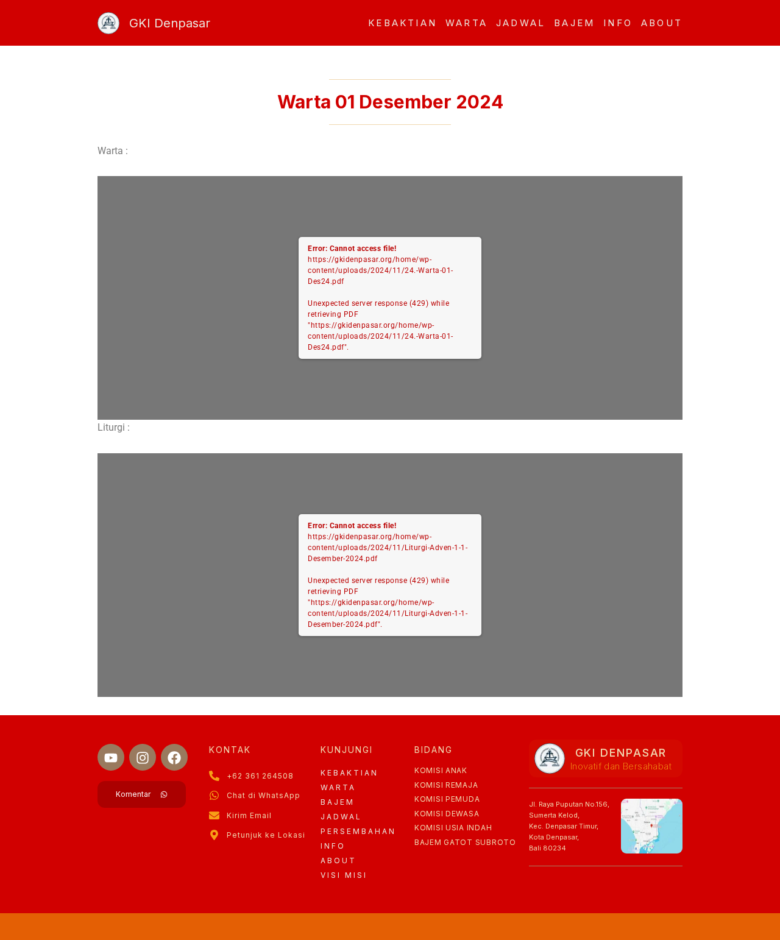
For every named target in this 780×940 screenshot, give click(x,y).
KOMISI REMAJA (446, 785)
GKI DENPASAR (621, 752)
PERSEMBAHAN (358, 831)
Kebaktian (349, 772)
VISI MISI (344, 875)
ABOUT (661, 23)
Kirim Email (249, 815)
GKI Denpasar (169, 23)
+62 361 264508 (260, 775)
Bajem (574, 23)
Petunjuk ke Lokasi (266, 834)
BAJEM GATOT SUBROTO (465, 842)
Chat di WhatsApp (263, 795)
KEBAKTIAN (402, 23)
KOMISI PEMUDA (447, 799)
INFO (618, 23)
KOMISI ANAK (440, 770)
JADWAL (520, 23)
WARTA (466, 23)
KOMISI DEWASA (446, 813)
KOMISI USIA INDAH (453, 827)
